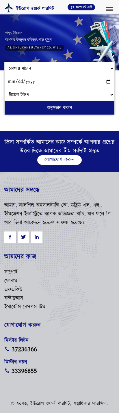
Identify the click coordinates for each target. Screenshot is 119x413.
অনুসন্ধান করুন (59, 107)
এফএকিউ (13, 290)
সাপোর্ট (10, 272)
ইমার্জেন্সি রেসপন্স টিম (24, 307)
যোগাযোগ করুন (59, 160)
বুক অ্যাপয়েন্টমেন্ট (81, 7)
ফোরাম (10, 281)
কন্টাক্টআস (13, 298)
